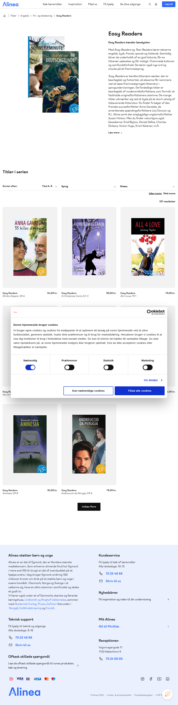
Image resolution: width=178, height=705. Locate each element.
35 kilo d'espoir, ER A (30, 247)
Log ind (169, 4)
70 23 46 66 (23, 638)
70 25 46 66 (114, 574)
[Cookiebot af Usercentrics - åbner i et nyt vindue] (149, 312)
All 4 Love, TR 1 (147, 247)
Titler (13, 15)
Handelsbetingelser (144, 695)
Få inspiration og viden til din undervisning (125, 599)
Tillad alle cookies (140, 390)
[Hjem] (10, 4)
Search (150, 4)
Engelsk (25, 15)
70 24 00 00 (114, 659)
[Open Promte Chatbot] (167, 694)
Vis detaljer (151, 380)
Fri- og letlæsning (42, 15)
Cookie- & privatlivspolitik (119, 695)
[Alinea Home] (22, 692)
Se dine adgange (130, 4)
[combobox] (30, 186)
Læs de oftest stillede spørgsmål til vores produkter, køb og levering (41, 665)
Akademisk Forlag (25, 604)
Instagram (142, 679)
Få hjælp (108, 4)
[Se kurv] (156, 4)
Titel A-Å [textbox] (47, 186)
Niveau (124, 186)
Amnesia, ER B (30, 444)
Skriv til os (113, 581)
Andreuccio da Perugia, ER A (89, 444)
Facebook (151, 679)
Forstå (50, 608)
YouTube (159, 679)
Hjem (4, 16)
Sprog (64, 186)
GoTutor (52, 604)
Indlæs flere (89, 506)
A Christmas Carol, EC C (89, 247)
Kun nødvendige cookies (88, 390)
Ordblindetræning (30, 608)
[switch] (69, 367)
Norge (13, 608)
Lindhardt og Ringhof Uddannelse (45, 600)
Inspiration (75, 4)
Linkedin (167, 679)
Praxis (41, 604)
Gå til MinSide (109, 626)
